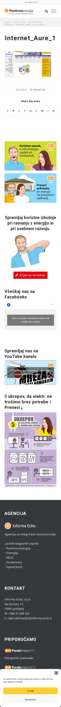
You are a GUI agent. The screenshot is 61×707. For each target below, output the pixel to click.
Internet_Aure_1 (30, 38)
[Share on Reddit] (48, 111)
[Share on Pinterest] (25, 111)
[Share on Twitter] (13, 111)
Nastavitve (30, 699)
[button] (56, 672)
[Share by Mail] (53, 111)
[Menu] (52, 11)
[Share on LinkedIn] (30, 111)
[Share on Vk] (42, 111)
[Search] (45, 11)
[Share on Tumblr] (36, 111)
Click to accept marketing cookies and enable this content (30, 320)
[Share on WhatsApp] (19, 111)
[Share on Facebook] (7, 111)
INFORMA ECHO (31, 2)
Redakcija (39, 89)
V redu (30, 690)
